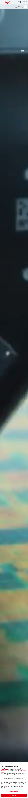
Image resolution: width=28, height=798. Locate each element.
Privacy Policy (4, 770)
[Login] (16, 6)
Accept (14, 795)
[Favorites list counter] (19, 7)
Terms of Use (4, 769)
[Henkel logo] (7, 2)
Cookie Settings (14, 791)
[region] (14, 780)
